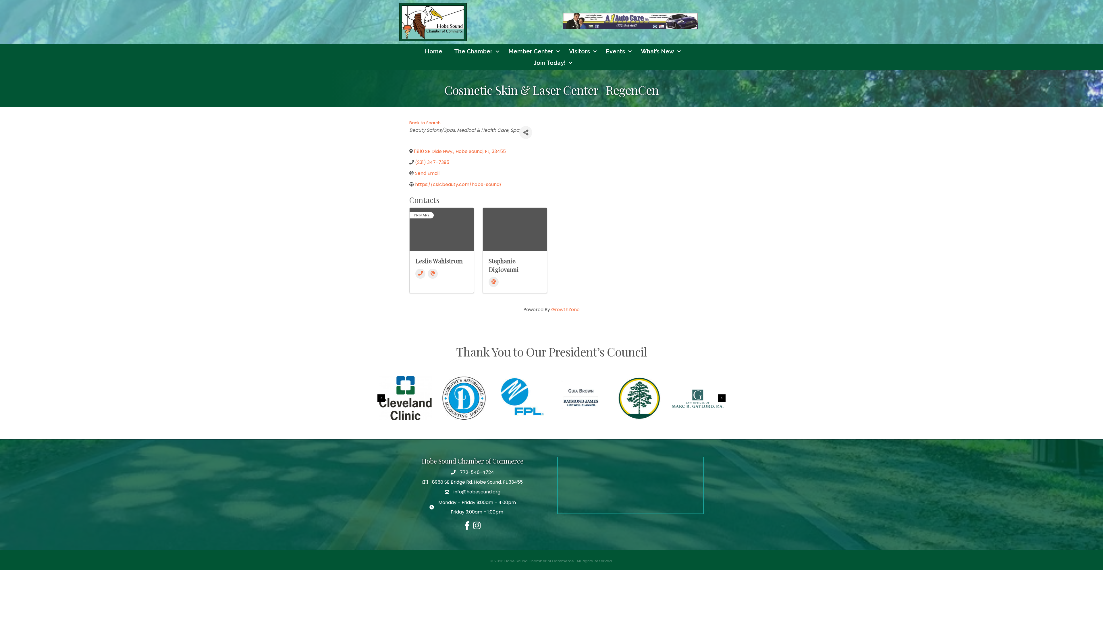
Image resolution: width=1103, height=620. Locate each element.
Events (615, 51)
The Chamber (473, 51)
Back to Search (425, 123)
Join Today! (550, 62)
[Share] (525, 132)
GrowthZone (565, 309)
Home (433, 51)
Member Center (530, 51)
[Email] (433, 274)
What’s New (657, 51)
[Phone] (420, 274)
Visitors (579, 51)
